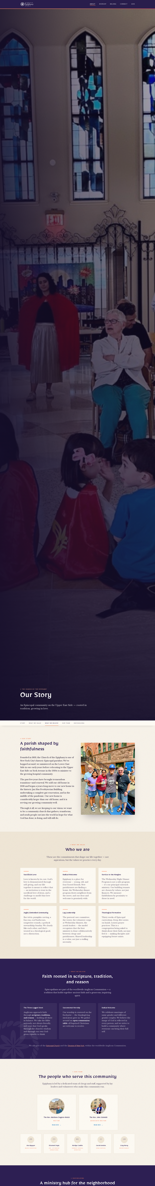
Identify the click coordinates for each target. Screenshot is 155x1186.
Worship (102, 4)
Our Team (66, 723)
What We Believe (51, 723)
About (92, 4)
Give (133, 4)
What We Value (35, 723)
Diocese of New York (76, 1045)
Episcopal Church (53, 1045)
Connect (124, 4)
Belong (113, 4)
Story (22, 723)
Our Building (79, 723)
